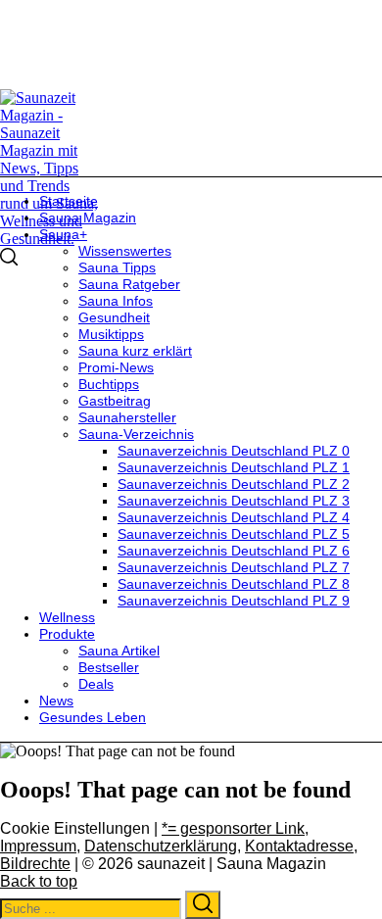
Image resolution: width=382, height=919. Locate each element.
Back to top (38, 881)
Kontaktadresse (299, 846)
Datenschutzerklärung (160, 846)
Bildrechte (35, 863)
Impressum (38, 846)
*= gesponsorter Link (233, 828)
